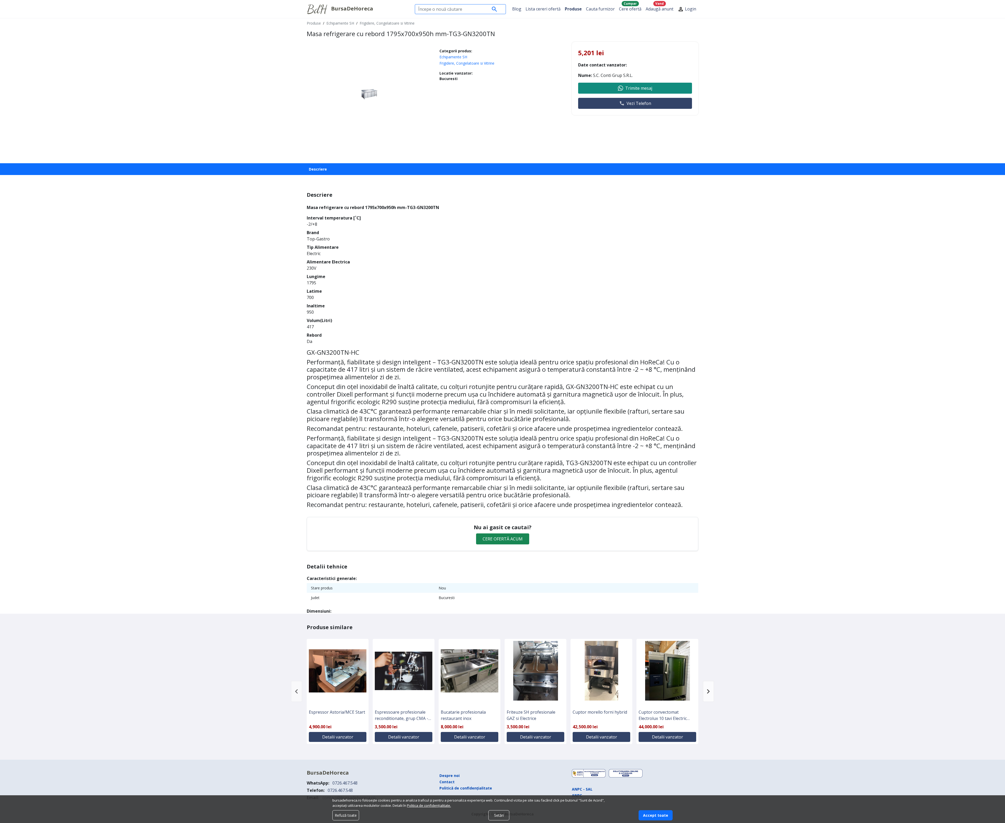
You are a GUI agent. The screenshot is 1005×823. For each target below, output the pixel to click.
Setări (499, 815)
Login (690, 9)
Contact (447, 781)
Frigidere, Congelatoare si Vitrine (387, 23)
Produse (573, 9)
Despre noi (449, 775)
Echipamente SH (340, 23)
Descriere (318, 169)
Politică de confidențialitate (465, 788)
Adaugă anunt (659, 8)
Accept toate (655, 815)
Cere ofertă (630, 8)
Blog (516, 9)
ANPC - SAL (582, 789)
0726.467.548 (345, 783)
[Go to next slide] (708, 691)
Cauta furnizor (600, 9)
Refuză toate (346, 815)
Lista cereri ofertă (543, 9)
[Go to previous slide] (296, 691)
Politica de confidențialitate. (429, 805)
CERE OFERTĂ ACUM (503, 539)
